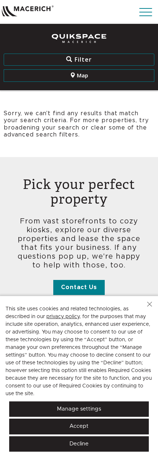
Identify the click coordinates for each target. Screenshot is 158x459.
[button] (149, 304)
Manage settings (79, 409)
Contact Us (79, 287)
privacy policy (62, 316)
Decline (79, 444)
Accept (79, 426)
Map (81, 75)
